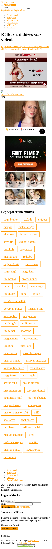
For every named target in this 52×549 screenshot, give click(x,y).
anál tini (33, 442)
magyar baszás (12, 405)
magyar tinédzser (36, 360)
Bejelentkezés (7, 10)
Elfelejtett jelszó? (22, 507)
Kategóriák (11, 17)
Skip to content (7, 2)
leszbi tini (25, 345)
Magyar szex (12, 20)
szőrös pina (10, 382)
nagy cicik (26, 249)
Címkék (10, 477)
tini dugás (9, 293)
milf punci (10, 457)
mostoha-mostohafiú (16, 412)
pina (23, 293)
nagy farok (10, 375)
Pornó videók (12, 15)
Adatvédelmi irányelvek (17, 480)
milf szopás (28, 323)
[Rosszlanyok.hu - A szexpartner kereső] (26, 87)
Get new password (9, 528)
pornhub (9, 249)
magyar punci (12, 449)
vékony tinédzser (14, 368)
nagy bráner (11, 219)
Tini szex (11, 27)
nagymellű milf (13, 397)
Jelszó (3, 504)
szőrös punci (29, 278)
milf (36, 412)
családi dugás (26, 227)
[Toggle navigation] (2, 5)
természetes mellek (15, 301)
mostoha (26, 330)
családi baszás (27, 241)
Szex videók (12, 470)
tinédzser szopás (13, 442)
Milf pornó (11, 25)
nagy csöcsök (11, 264)
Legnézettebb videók (27, 46)
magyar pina (33, 449)
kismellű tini (35, 308)
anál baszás (27, 419)
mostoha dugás (32, 353)
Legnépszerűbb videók (18, 49)
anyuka (20, 286)
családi (28, 219)
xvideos (42, 219)
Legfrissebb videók (9, 46)
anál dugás (28, 375)
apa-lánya (9, 419)
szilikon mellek (32, 427)
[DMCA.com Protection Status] (26, 546)
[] (28, 8)
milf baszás (10, 427)
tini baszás (10, 278)
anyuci (37, 293)
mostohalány (37, 368)
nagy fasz (28, 271)
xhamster (9, 234)
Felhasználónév (8, 501)
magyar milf (31, 338)
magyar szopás (12, 390)
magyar (8, 227)
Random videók (35, 49)
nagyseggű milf (36, 390)
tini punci (9, 330)
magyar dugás (12, 360)
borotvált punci (13, 308)
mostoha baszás (37, 397)
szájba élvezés (31, 382)
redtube (27, 256)
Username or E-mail (10, 525)
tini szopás (32, 264)
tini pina (8, 345)
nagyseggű (10, 271)
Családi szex (12, 22)
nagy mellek (11, 338)
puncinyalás (34, 405)
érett (31, 434)
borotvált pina (28, 234)
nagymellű (29, 316)
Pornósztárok (12, 475)
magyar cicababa (13, 434)
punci (7, 286)
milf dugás (10, 323)
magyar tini (10, 256)
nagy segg (37, 286)
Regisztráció (19, 10)
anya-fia (8, 241)
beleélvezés (10, 353)
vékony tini (10, 316)
